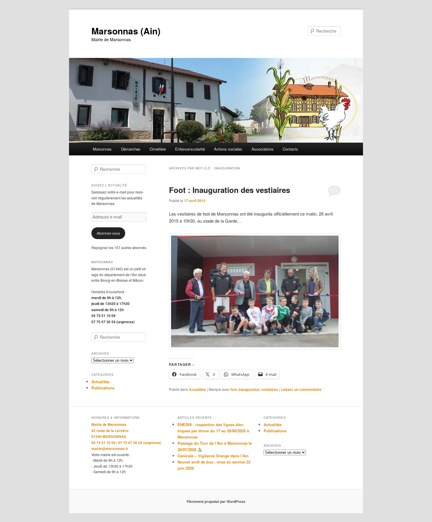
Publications (102, 388)
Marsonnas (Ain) (125, 30)
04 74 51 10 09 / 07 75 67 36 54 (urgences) (126, 442)
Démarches (130, 149)
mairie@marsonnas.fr (109, 448)
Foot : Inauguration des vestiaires (229, 189)
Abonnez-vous (108, 233)
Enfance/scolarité (190, 149)
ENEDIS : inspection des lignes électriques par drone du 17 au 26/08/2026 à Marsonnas (213, 431)
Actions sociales (228, 149)
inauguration (249, 389)
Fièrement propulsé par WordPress (216, 501)
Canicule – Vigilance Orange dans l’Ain (213, 455)
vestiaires (269, 389)
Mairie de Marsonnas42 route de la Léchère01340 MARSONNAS (110, 430)
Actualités (197, 389)
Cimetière (158, 149)
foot (233, 389)
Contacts (290, 149)
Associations (263, 149)
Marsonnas (102, 149)
